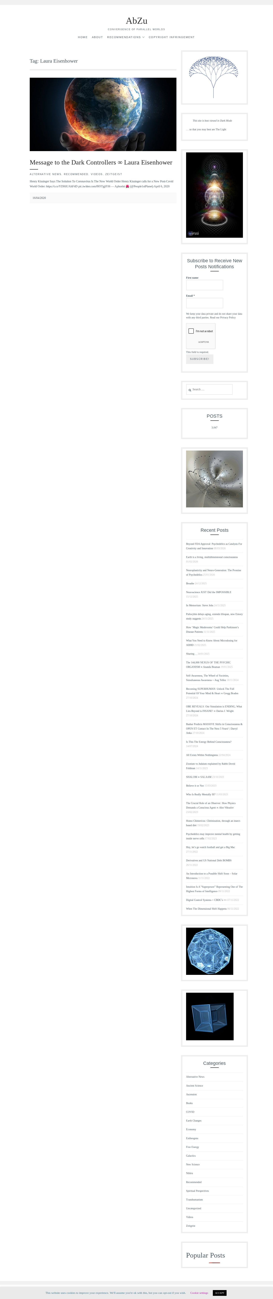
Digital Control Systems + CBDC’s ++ (206, 900)
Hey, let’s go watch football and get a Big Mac (210, 847)
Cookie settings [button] (199, 1292)
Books (189, 1103)
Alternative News (45, 174)
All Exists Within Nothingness (202, 755)
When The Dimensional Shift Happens (206, 908)
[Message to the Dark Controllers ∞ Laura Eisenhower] (103, 150)
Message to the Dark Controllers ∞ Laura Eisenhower (101, 162)
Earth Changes (193, 1120)
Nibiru (189, 1173)
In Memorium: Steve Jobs (199, 605)
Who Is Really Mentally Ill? (200, 794)
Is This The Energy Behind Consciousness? (208, 741)
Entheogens (192, 1138)
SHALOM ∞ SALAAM (198, 777)
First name (192, 277)
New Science (193, 1164)
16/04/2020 (39, 197)
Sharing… (191, 653)
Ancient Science (194, 1085)
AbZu (136, 20)
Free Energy (192, 1147)
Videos (97, 174)
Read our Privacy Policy (223, 317)
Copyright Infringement (172, 37)
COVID (190, 1112)
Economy (191, 1129)
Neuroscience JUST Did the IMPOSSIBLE (208, 592)
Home (83, 37)
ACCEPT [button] (219, 1293)
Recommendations (124, 37)
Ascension (191, 1094)
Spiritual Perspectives (197, 1191)
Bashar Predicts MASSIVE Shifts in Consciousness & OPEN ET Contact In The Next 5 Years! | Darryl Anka (214, 729)
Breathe (190, 583)
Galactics (191, 1155)
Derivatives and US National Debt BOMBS (209, 860)
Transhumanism (194, 1199)
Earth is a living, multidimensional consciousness (212, 557)
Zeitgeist (113, 174)
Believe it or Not (195, 785)
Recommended (76, 174)
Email (190, 295)
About (97, 37)
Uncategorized (193, 1208)
